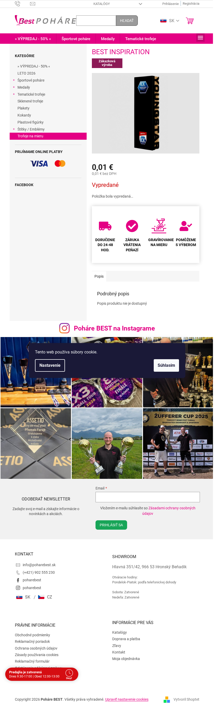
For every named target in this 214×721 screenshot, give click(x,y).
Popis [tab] (97, 276)
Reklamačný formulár (30, 659)
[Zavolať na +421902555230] (20, 3)
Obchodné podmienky (30, 632)
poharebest (30, 577)
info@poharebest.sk (37, 562)
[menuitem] (31, 39)
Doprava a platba (124, 636)
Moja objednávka (124, 656)
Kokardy (22, 115)
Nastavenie (48, 365)
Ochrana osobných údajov (34, 646)
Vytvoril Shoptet (184, 696)
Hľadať (125, 21)
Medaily (21, 87)
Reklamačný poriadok (30, 639)
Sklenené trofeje (28, 101)
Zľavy (114, 643)
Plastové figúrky (28, 122)
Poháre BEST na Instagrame (112, 328)
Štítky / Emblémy (29, 129)
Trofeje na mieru (28, 136)
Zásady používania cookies (34, 652)
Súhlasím (164, 365)
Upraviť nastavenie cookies (124, 697)
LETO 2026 (24, 73)
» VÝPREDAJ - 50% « (31, 66)
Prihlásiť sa (108, 522)
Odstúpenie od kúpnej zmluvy (36, 665)
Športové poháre (28, 80)
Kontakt (116, 649)
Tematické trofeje (29, 94)
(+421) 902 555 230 (37, 570)
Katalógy (100, 4)
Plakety (21, 108)
